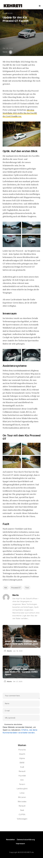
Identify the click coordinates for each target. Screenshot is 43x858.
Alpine (22, 758)
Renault (22, 771)
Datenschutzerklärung (26, 839)
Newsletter (10, 839)
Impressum (20, 843)
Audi (22, 767)
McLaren (22, 797)
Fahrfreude (8, 13)
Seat (22, 810)
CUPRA (22, 814)
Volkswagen (22, 819)
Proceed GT (16, 588)
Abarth (22, 754)
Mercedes (22, 801)
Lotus (22, 793)
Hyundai (22, 775)
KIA (5, 588)
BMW (22, 762)
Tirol (27, 588)
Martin (5, 52)
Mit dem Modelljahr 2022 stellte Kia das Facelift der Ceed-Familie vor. (20, 113)
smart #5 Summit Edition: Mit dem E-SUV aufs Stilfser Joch (21, 642)
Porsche (22, 750)
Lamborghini (22, 788)
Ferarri (22, 784)
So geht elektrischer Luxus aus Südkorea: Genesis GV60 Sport (21, 672)
